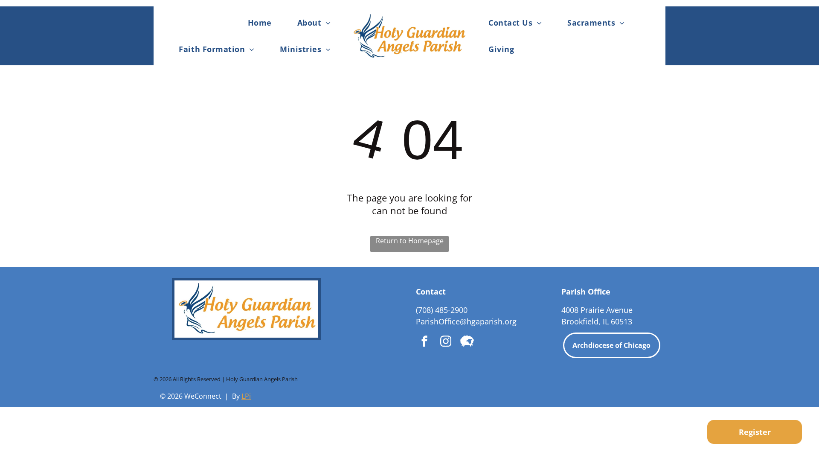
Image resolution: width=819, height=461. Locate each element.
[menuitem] (260, 22)
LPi (246, 396)
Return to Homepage (410, 240)
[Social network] (467, 342)
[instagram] (445, 342)
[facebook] (424, 342)
